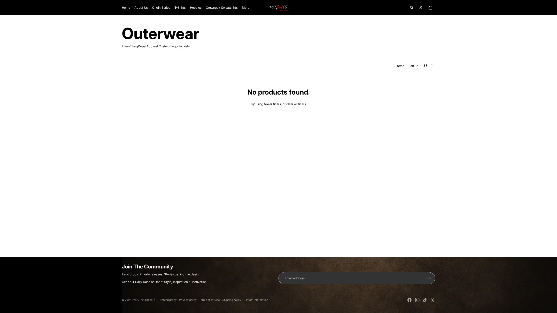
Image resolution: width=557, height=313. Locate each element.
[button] (413, 66)
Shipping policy (231, 299)
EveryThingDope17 (143, 299)
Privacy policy (188, 299)
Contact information (255, 299)
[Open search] (411, 7)
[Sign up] (429, 278)
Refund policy (168, 299)
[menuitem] (245, 7)
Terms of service (209, 299)
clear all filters (296, 104)
